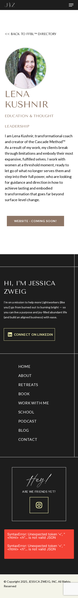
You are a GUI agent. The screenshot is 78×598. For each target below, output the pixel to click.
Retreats (28, 384)
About (25, 375)
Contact (27, 439)
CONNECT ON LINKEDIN (33, 334)
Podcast (27, 421)
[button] (71, 5)
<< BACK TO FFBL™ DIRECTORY (30, 34)
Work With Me (33, 403)
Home (24, 366)
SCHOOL (26, 412)
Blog (23, 430)
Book (24, 393)
